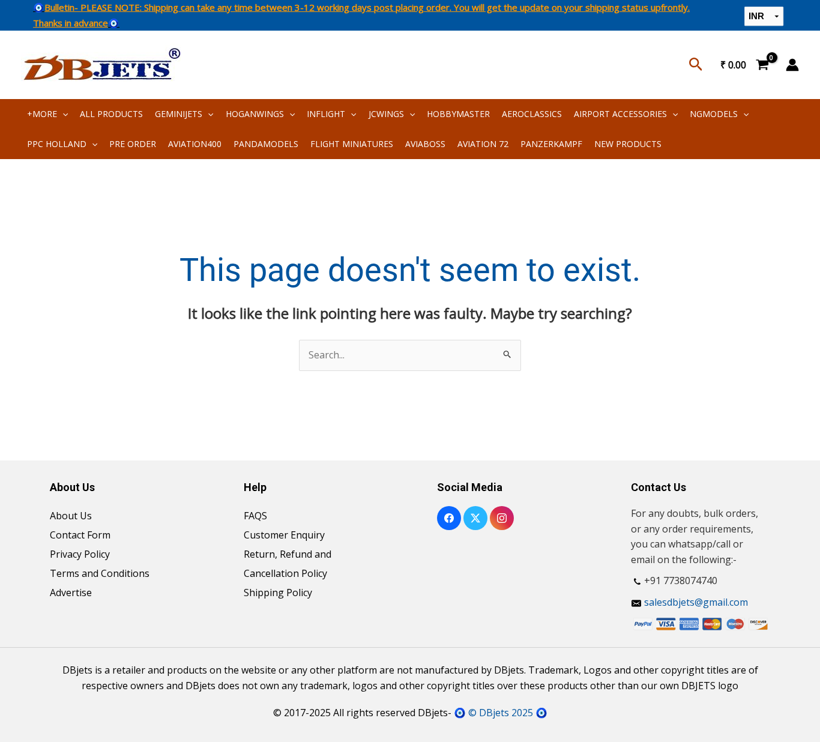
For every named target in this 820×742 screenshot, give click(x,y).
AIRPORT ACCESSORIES (620, 113)
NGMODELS (714, 113)
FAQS (255, 515)
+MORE (42, 113)
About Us (71, 515)
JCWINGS (386, 113)
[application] (62, 113)
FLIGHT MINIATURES (351, 143)
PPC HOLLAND (56, 143)
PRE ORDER (132, 143)
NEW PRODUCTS (628, 143)
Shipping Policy (278, 592)
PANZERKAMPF (551, 143)
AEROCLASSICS (532, 113)
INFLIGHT (326, 113)
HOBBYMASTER (458, 113)
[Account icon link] (792, 64)
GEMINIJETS (178, 113)
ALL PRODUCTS (111, 113)
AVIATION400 (195, 143)
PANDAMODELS (266, 143)
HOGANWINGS (255, 113)
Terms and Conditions (99, 573)
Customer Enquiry (284, 534)
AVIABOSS (425, 143)
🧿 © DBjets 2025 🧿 (500, 712)
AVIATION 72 (482, 143)
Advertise (71, 592)
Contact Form (80, 534)
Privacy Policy (80, 554)
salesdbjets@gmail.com (696, 602)
